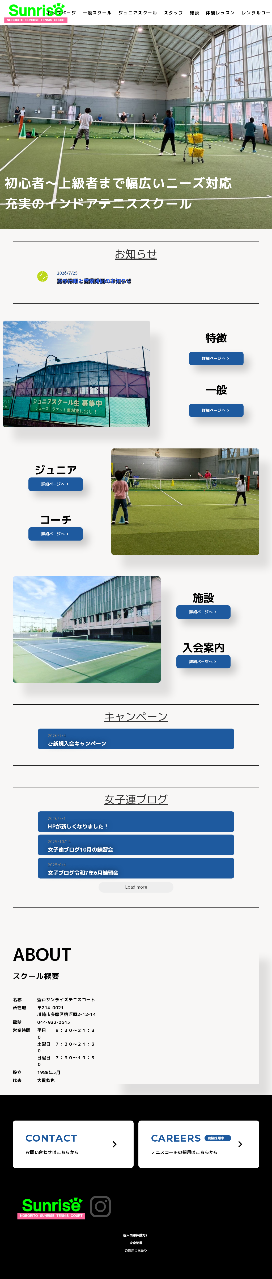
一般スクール (97, 13)
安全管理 (136, 1243)
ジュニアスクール (138, 13)
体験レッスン (220, 13)
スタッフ (174, 13)
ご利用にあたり (136, 1250)
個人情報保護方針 (136, 1235)
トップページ (61, 13)
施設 (194, 13)
